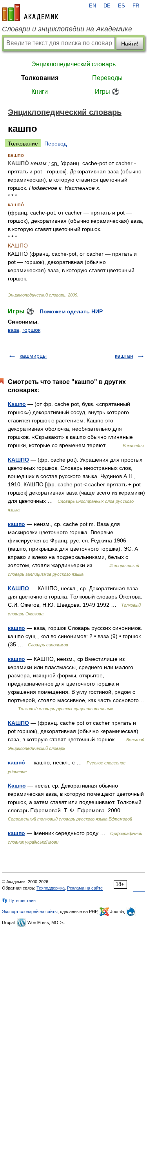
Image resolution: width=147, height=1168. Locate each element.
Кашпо (17, 404)
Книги (39, 91)
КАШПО (18, 460)
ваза (13, 330)
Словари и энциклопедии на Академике (67, 29)
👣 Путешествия (19, 900)
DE (107, 6)
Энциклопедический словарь (73, 64)
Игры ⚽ (107, 91)
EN (92, 6)
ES (121, 6)
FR (135, 6)
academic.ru (30, 12)
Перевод (55, 143)
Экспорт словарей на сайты (30, 911)
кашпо (16, 524)
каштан (124, 356)
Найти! (129, 43)
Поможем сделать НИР (71, 311)
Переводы (107, 78)
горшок (31, 330)
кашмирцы (33, 356)
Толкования (39, 78)
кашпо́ (16, 762)
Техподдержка (50, 888)
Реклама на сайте (85, 888)
